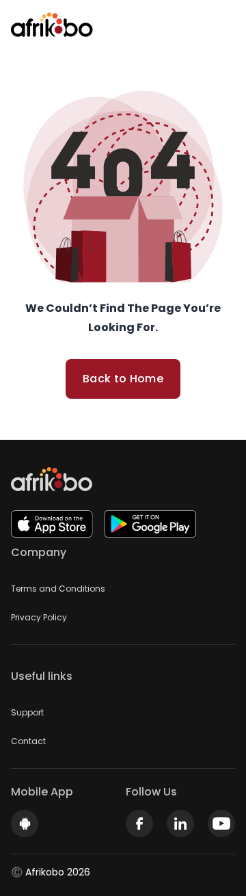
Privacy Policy (39, 617)
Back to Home (123, 378)
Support (27, 712)
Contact (28, 741)
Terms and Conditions (58, 588)
